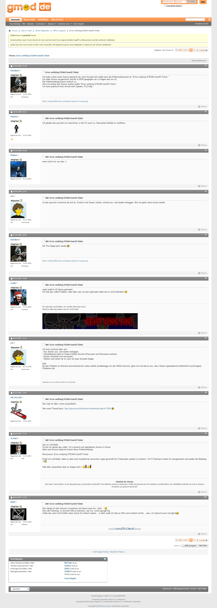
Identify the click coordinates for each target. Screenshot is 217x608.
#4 (206, 191)
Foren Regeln (78, 24)
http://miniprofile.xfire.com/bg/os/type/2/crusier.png (65, 101)
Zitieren (204, 107)
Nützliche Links (64, 24)
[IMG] (66, 569)
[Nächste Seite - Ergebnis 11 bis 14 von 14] (197, 50)
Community (40, 24)
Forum (14, 31)
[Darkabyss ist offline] (18, 85)
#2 (206, 112)
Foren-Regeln (70, 579)
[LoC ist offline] (18, 210)
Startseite (15, 20)
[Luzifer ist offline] (18, 297)
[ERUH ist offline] (18, 514)
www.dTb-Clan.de (124, 528)
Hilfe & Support (59, 31)
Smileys (67, 566)
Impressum (167, 589)
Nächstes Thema (117, 552)
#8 (206, 393)
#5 (206, 235)
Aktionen (51, 24)
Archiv (193, 589)
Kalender (30, 24)
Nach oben (203, 546)
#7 (206, 338)
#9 (206, 433)
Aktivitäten (43, 20)
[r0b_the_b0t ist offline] (18, 411)
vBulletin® (104, 600)
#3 (206, 150)
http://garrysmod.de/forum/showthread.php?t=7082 (87, 408)
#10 (205, 497)
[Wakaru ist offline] (18, 169)
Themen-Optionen (198, 61)
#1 (206, 66)
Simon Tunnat (106, 606)
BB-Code (68, 563)
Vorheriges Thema (100, 552)
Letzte (202, 50)
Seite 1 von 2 (183, 50)
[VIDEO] (67, 572)
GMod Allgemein (42, 31)
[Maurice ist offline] (16, 128)
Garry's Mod (29, 20)
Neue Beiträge (15, 24)
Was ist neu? (57, 20)
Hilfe (203, 2)
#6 (206, 278)
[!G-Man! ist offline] (18, 449)
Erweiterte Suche (201, 24)
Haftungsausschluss (181, 589)
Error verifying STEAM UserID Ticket (32, 56)
